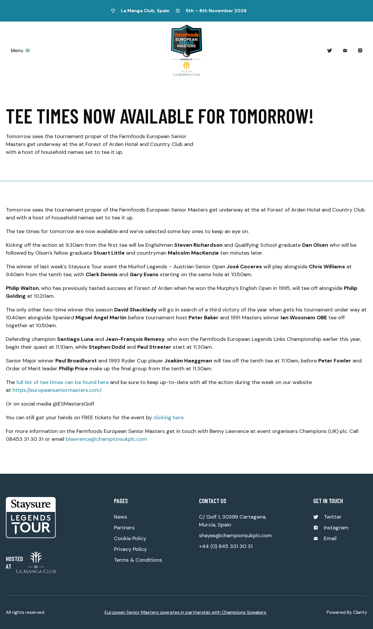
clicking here (168, 417)
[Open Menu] (28, 50)
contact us (212, 500)
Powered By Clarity (347, 612)
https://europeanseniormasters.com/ (57, 390)
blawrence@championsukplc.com (106, 439)
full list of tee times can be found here (62, 382)
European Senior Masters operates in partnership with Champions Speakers (185, 612)
